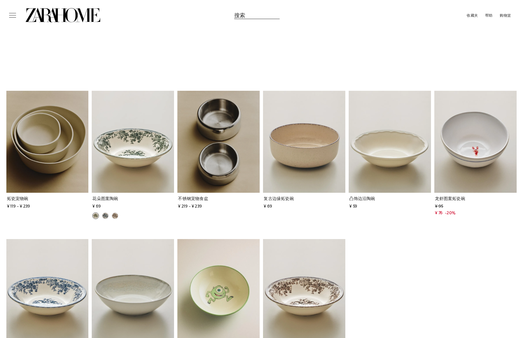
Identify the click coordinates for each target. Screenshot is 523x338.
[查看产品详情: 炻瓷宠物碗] (47, 142)
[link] (63, 15)
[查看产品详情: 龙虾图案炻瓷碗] (475, 142)
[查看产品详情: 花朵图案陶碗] (133, 142)
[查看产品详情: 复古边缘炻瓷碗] (304, 142)
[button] (33, 198)
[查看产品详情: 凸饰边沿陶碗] (390, 142)
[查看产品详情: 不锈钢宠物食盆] (218, 142)
